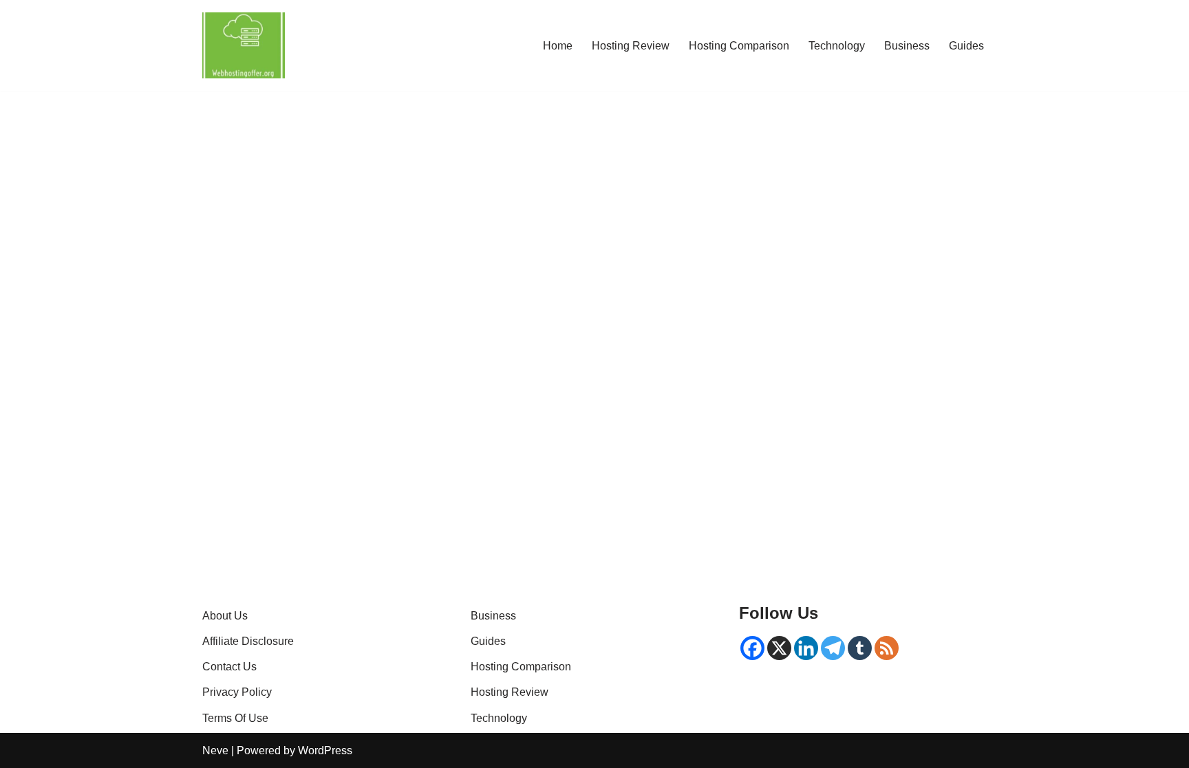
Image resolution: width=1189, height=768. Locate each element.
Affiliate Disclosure (248, 641)
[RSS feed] (887, 648)
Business (907, 46)
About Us (225, 616)
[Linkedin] (806, 648)
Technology (836, 46)
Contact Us (229, 666)
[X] (779, 648)
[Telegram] (833, 648)
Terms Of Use (235, 718)
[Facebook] (752, 648)
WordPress (325, 750)
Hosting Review (631, 46)
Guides (966, 46)
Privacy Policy (237, 692)
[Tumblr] (860, 648)
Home (557, 46)
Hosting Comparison (739, 46)
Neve (215, 750)
